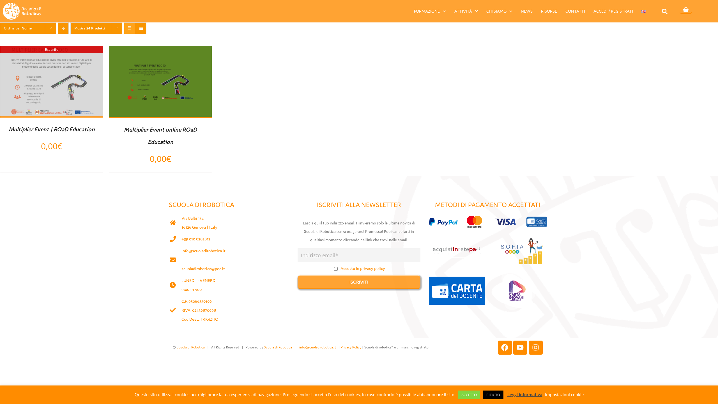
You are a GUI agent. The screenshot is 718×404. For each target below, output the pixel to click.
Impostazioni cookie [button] (564, 394)
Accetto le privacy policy (362, 268)
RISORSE (549, 11)
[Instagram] (536, 348)
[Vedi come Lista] (140, 28)
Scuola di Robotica (191, 347)
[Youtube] (520, 348)
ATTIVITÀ (463, 11)
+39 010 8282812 (195, 239)
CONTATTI (575, 11)
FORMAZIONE (427, 11)
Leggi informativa (524, 394)
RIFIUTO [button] (493, 394)
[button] (665, 11)
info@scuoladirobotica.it (203, 250)
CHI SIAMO (496, 11)
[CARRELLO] (686, 10)
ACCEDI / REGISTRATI (613, 11)
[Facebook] (505, 348)
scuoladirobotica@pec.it (203, 268)
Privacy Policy (351, 347)
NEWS (527, 11)
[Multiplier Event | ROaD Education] (51, 51)
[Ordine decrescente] (63, 28)
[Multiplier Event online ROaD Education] (160, 51)
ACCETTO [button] (469, 394)
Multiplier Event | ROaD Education (52, 129)
